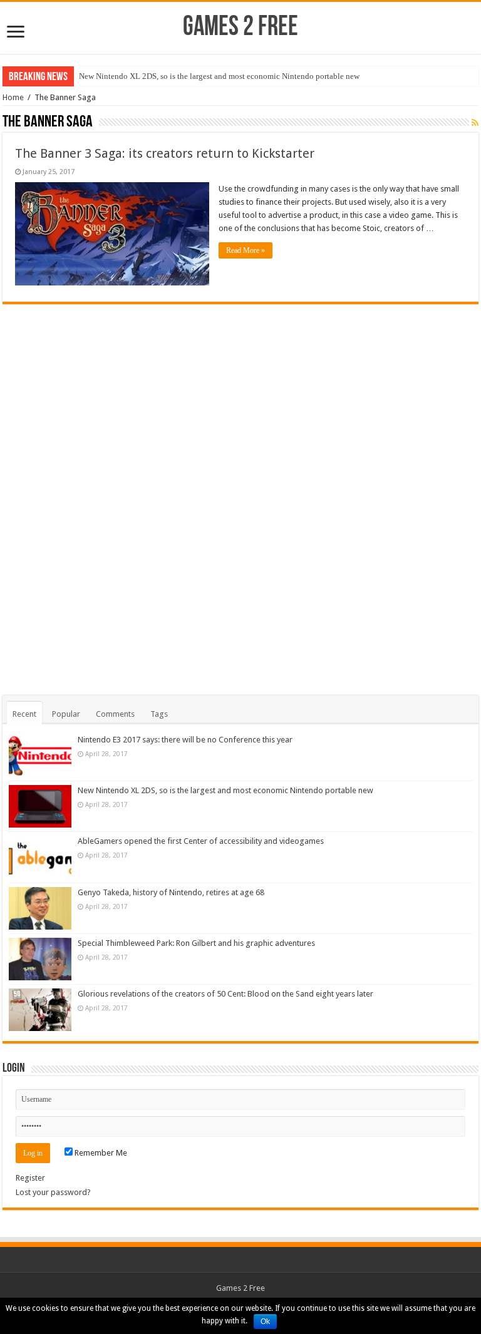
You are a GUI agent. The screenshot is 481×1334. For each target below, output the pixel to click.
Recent (24, 714)
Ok (265, 1321)
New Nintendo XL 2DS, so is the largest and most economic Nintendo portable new (219, 76)
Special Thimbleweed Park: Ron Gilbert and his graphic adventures (196, 943)
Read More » (245, 250)
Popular (66, 714)
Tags (159, 714)
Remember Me (100, 1152)
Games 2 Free (240, 27)
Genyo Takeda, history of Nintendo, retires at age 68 (171, 892)
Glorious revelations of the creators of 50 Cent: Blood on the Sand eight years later (225, 993)
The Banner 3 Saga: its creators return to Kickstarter (164, 153)
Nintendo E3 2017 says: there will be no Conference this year (185, 739)
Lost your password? (53, 1192)
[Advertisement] (240, 492)
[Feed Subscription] (475, 123)
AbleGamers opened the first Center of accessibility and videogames (201, 841)
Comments (115, 714)
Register (30, 1178)
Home (13, 97)
